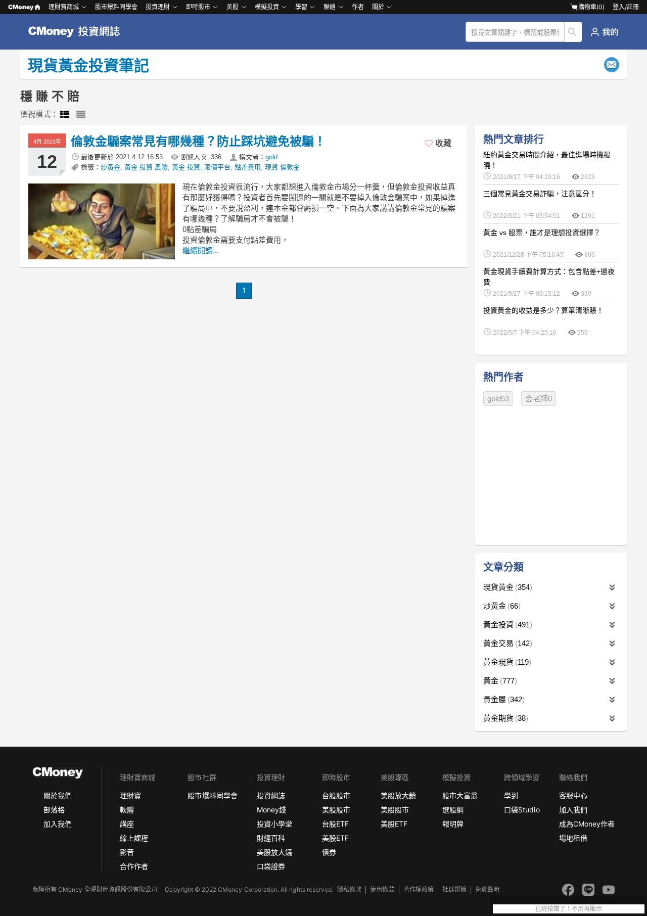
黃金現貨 (506, 662)
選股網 (453, 809)
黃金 (499, 680)
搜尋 (573, 32)
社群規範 (454, 889)
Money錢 (271, 809)
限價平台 (217, 167)
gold (271, 157)
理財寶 (130, 795)
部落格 (54, 809)
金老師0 (538, 398)
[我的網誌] (604, 32)
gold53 (498, 398)
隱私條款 (349, 889)
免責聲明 (487, 889)
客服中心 (573, 795)
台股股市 (336, 795)
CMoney (20, 7)
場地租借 (573, 838)
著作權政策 (418, 889)
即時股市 (198, 7)
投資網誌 (271, 795)
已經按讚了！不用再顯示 (568, 908)
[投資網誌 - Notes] (78, 31)
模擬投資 (267, 7)
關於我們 (57, 795)
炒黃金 (110, 167)
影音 (127, 852)
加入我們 (57, 823)
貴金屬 (502, 699)
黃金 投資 (186, 167)
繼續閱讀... (200, 250)
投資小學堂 (274, 823)
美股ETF (335, 838)
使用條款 (382, 889)
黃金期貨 (504, 718)
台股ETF (335, 823)
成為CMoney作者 (587, 823)
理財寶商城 (64, 7)
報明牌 (453, 823)
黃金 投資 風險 (146, 167)
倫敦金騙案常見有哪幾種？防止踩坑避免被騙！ (198, 141)
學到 (511, 795)
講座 (127, 823)
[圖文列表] (64, 115)
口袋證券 (271, 866)
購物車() (591, 7)
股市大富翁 (460, 795)
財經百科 (271, 838)
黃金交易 (506, 643)
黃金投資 (506, 624)
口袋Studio (521, 809)
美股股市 (336, 809)
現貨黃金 (506, 587)
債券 (329, 852)
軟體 (127, 809)
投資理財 (158, 7)
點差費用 (248, 167)
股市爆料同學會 (116, 7)
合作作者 (134, 866)
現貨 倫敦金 (282, 167)
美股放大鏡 (274, 852)
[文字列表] (80, 115)
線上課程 (134, 838)
